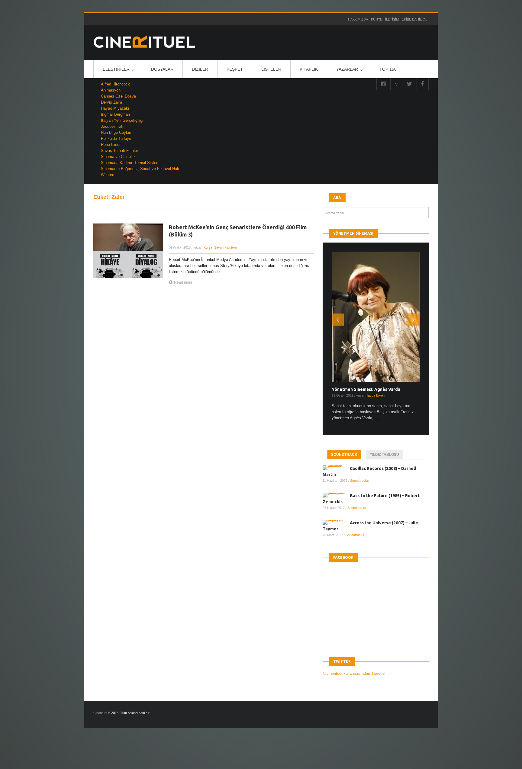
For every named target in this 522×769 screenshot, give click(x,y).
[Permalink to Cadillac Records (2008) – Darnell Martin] (336, 467)
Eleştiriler (116, 69)
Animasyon (111, 90)
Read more (183, 282)
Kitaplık (309, 69)
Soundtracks (359, 480)
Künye (376, 19)
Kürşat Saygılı (214, 247)
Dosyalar (162, 69)
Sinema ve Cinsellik (118, 156)
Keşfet (235, 69)
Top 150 (388, 69)
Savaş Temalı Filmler (119, 150)
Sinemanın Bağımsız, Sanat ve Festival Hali (140, 168)
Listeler (271, 69)
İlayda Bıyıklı (375, 395)
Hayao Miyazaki (115, 108)
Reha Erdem (112, 144)
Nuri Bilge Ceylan (116, 132)
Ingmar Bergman (115, 114)
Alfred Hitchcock (115, 84)
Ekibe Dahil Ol (414, 19)
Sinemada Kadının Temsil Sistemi (130, 162)
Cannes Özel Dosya (118, 96)
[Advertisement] (110, 753)
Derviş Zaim (111, 102)
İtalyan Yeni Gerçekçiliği (122, 120)
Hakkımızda (358, 19)
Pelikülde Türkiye (116, 138)
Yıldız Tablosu (384, 454)
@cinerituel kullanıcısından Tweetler (354, 673)
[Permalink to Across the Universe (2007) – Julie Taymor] (336, 522)
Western (108, 174)
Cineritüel (100, 713)
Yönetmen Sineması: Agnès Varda (366, 389)
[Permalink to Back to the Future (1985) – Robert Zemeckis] (336, 495)
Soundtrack (344, 454)
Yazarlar (347, 69)
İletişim (392, 19)
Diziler (200, 69)
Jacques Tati (112, 126)
